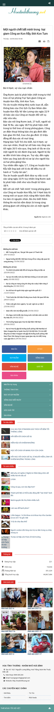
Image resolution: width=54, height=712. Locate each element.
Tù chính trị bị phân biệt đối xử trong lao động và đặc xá (25, 270)
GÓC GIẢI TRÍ (9, 410)
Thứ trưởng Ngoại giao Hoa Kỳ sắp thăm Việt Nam (23, 322)
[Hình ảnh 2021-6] (13, 597)
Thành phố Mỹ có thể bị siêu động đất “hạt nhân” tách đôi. (31, 494)
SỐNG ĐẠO (40, 358)
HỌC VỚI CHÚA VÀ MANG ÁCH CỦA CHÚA (27, 450)
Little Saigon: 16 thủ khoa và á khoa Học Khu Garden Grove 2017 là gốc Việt (31, 516)
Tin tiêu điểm (8, 422)
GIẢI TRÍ (40, 367)
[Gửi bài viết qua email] (39, 41)
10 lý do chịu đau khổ (19, 522)
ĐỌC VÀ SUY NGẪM (11, 395)
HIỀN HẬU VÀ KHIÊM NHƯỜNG (23, 443)
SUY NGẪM (14, 358)
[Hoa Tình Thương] (27, 11)
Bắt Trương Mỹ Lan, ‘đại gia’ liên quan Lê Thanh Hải (24, 252)
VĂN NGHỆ (14, 367)
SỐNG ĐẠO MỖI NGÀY (12, 400)
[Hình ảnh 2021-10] (13, 620)
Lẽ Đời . (13, 479)
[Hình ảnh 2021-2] (13, 643)
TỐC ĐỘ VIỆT (15, 708)
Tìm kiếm (7, 698)
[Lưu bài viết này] (48, 41)
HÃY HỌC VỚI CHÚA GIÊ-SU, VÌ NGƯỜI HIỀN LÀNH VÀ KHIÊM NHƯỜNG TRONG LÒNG (31, 458)
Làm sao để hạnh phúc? (20, 508)
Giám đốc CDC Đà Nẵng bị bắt (16, 311)
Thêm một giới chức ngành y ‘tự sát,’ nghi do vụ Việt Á (25, 304)
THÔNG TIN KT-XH (11, 390)
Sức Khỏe (14, 375)
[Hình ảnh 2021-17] (40, 643)
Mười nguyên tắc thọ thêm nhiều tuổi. (25, 500)
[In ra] (44, 41)
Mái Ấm (14, 349)
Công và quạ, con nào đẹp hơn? (23, 487)
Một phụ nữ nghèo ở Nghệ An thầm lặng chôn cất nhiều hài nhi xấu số (30, 474)
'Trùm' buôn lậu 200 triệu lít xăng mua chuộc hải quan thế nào (27, 297)
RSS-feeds (33, 698)
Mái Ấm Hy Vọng (10, 384)
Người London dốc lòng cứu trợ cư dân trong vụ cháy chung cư (31, 531)
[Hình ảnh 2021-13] (40, 620)
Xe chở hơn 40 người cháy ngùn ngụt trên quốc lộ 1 (24, 290)
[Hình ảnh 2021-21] (40, 597)
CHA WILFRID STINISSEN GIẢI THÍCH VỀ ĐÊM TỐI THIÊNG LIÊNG (30, 430)
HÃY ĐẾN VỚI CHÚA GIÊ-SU (21, 436)
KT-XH (40, 349)
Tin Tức (31, 693)
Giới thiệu (7, 693)
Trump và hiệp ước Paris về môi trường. (26, 537)
